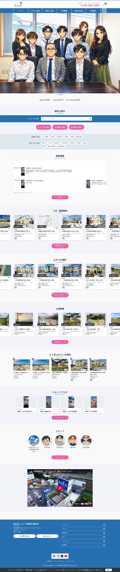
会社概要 (64, 11)
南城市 (43, 143)
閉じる (108, 570)
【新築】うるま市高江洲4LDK (33, 168)
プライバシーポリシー (59, 561)
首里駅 (72, 136)
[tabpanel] (60, 53)
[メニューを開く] (104, 10)
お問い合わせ (78, 11)
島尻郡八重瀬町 (51, 146)
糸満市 (84, 143)
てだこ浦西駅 (45, 136)
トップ (21, 11)
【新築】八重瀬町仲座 (97, 180)
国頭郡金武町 (61, 146)
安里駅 (52, 136)
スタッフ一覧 (60, 457)
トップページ (65, 524)
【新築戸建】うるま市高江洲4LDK (35, 180)
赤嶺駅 (66, 136)
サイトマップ (70, 561)
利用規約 (50, 561)
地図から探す (61, 127)
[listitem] (24, 227)
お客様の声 (64, 532)
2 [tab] (59, 94)
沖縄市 (78, 143)
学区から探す (49, 11)
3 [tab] (60, 94)
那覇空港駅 (79, 136)
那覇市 (43, 146)
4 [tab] (62, 94)
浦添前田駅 (59, 136)
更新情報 (60, 197)
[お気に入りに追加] (9, 228)
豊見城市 (57, 143)
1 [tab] (57, 94)
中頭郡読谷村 (64, 143)
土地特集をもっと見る (60, 342)
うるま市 (50, 143)
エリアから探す (35, 11)
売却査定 (93, 11)
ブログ (63, 536)
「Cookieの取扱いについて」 (87, 570)
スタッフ (64, 528)
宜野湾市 (72, 143)
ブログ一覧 (60, 417)
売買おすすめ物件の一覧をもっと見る (60, 295)
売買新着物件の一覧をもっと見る (60, 246)
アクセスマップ (66, 540)
